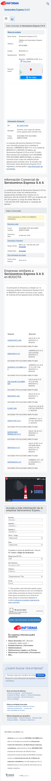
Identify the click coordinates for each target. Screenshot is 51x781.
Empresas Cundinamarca (27, 720)
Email (10, 581)
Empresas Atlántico (12, 720)
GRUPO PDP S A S (14, 421)
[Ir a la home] (9, 3)
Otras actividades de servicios (16, 710)
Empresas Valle (36, 718)
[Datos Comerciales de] (12, 18)
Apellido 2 (11, 529)
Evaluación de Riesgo (13, 695)
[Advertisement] (25, 101)
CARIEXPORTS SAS (14, 340)
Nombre (11, 517)
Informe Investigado (13, 699)
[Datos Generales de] (6, 18)
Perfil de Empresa (27, 693)
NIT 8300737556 (22, 125)
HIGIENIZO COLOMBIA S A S (16, 368)
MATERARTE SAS (13, 396)
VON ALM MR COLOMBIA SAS (16, 383)
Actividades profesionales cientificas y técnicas (20, 706)
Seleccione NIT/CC (14, 556)
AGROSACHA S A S (14, 462)
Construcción (28, 708)
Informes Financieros (27, 697)
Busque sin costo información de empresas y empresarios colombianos (25, 679)
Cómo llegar (27, 61)
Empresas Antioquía (25, 718)
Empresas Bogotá (12, 718)
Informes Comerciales (13, 697)
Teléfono (11, 569)
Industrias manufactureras (14, 708)
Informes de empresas (13, 693)
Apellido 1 (11, 523)
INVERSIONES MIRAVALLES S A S (14, 433)
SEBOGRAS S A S (13, 354)
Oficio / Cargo (13, 535)
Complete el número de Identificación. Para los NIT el (24, 551)
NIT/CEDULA (12, 563)
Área (10, 542)
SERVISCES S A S (13, 448)
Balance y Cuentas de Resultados (31, 695)
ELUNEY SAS (12, 408)
